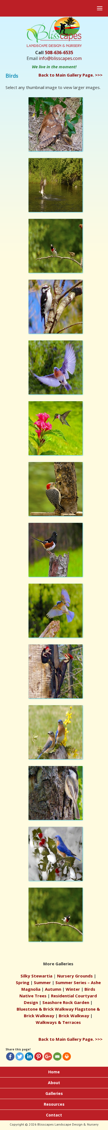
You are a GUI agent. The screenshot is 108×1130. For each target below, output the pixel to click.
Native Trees (33, 995)
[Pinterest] (38, 1056)
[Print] (67, 1056)
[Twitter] (20, 1056)
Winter (73, 989)
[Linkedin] (29, 1056)
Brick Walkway (74, 1015)
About (54, 1082)
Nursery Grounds (75, 976)
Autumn (53, 989)
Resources (54, 1104)
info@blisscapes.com (60, 58)
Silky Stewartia (36, 976)
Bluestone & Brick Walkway (45, 1009)
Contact (54, 1115)
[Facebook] (10, 1056)
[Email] (57, 1056)
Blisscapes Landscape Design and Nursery (48, 43)
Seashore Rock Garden (65, 1002)
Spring (22, 982)
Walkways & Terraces (58, 1022)
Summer (42, 982)
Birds (89, 989)
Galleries (54, 1093)
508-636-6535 (59, 52)
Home (54, 1071)
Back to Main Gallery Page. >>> (70, 75)
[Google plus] (48, 1056)
